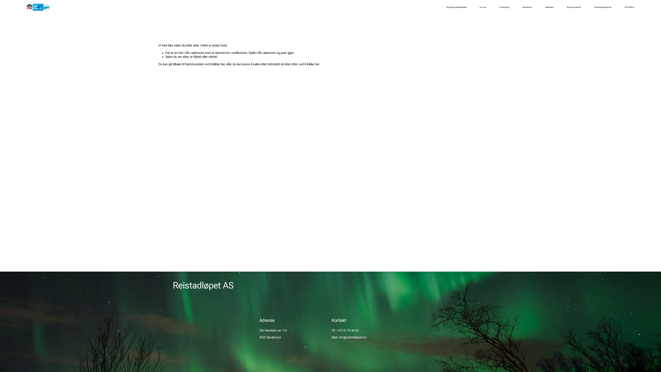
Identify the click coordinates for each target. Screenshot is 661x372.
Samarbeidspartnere (602, 7)
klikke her (218, 64)
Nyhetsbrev (527, 7)
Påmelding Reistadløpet (456, 7)
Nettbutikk (549, 7)
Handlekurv (630, 7)
